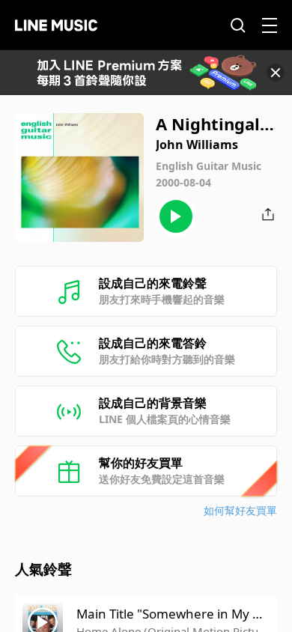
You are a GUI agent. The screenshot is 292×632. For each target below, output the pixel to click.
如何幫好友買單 (240, 510)
